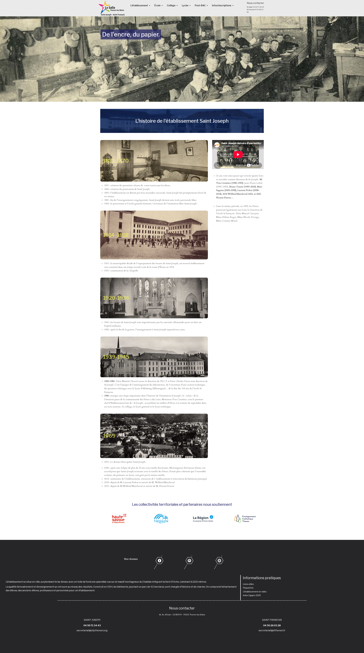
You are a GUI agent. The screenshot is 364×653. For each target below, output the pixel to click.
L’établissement (139, 5)
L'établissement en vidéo (255, 591)
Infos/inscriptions (221, 5)
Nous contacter (255, 3)
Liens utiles (248, 584)
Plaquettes (248, 588)
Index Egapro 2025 (252, 595)
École (157, 5)
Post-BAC (200, 5)
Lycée (185, 5)
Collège (171, 5)
